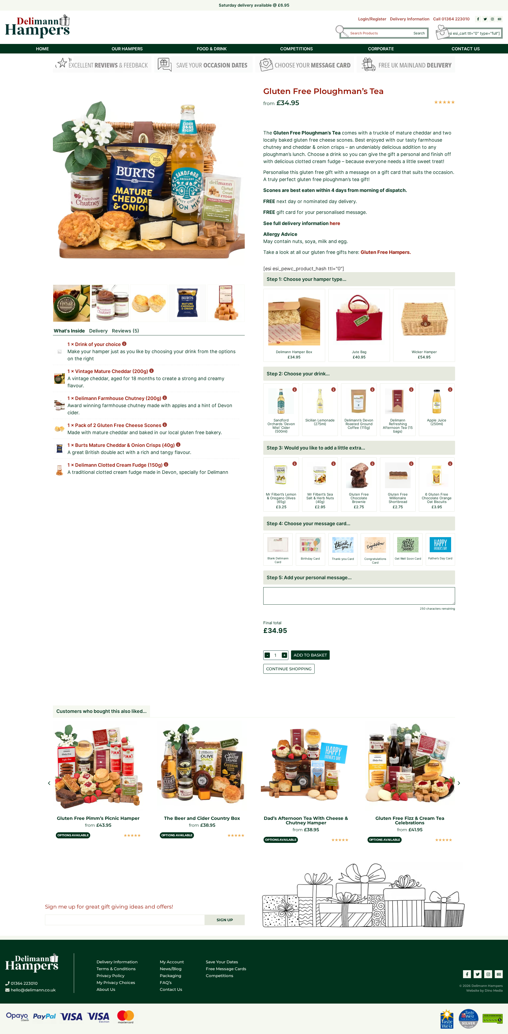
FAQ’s (166, 982)
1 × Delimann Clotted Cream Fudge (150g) (115, 465)
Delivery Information (409, 18)
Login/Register (372, 18)
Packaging (170, 975)
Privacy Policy (110, 975)
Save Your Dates (222, 961)
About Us (106, 989)
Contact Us (171, 989)
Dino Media (494, 990)
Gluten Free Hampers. (386, 252)
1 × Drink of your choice (94, 344)
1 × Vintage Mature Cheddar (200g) (108, 371)
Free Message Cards (226, 968)
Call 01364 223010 (451, 18)
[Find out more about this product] (294, 390)
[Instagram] (492, 19)
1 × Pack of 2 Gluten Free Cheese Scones (114, 425)
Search (419, 33)
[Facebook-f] (478, 19)
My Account (172, 961)
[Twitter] (485, 19)
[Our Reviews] (102, 65)
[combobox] (379, 33)
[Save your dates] (203, 65)
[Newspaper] (499, 19)
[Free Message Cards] (304, 65)
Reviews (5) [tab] (125, 331)
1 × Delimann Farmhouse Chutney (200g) (114, 398)
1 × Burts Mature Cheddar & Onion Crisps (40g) (121, 445)
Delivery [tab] (98, 331)
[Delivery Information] (406, 65)
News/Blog (171, 968)
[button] (459, 783)
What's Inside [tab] (69, 331)
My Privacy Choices (116, 982)
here (335, 223)
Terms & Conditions (116, 968)
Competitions (219, 975)
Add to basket (310, 655)
